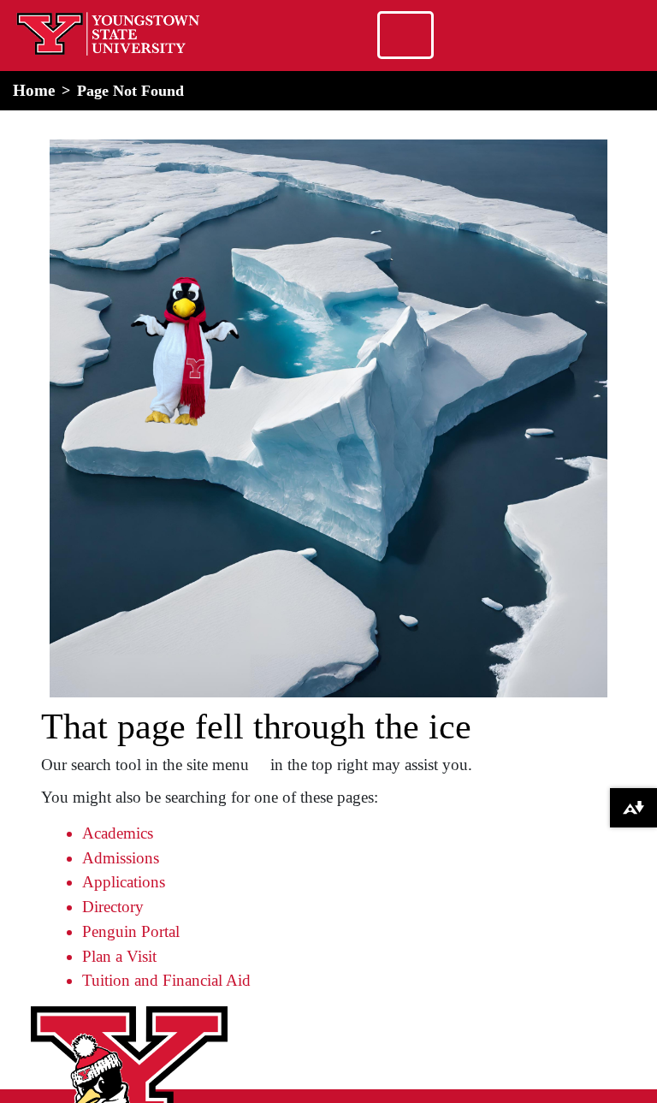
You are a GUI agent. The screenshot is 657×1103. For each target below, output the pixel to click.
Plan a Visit (119, 956)
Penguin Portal (131, 931)
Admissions (120, 858)
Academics (117, 833)
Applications (123, 882)
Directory (113, 907)
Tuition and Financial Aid (166, 980)
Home (34, 90)
